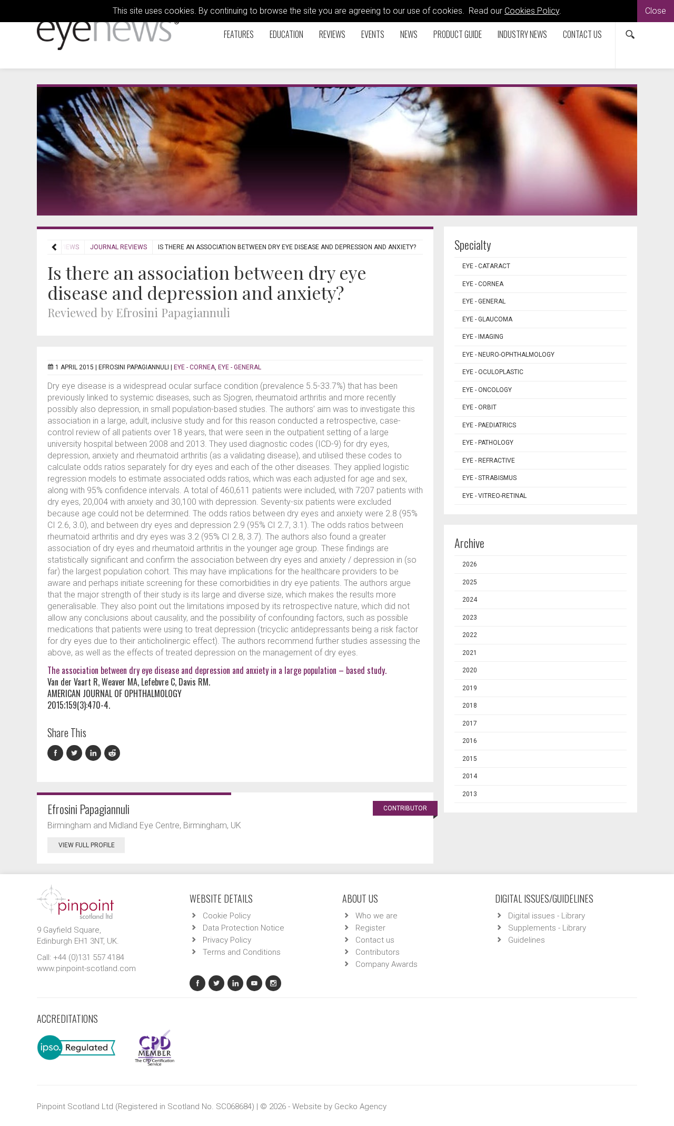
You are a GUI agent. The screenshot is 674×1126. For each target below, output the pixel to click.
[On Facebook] (56, 753)
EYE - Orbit (479, 407)
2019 (469, 688)
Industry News (522, 34)
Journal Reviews (118, 247)
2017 (469, 723)
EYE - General (239, 367)
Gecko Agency (360, 1106)
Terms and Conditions (242, 952)
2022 (469, 635)
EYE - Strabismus (489, 478)
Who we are (376, 916)
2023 (469, 617)
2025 (469, 582)
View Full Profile (86, 845)
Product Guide (457, 34)
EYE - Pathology (487, 442)
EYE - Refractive (488, 460)
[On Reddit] (112, 753)
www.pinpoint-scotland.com (86, 968)
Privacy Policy (227, 940)
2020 (469, 670)
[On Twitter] (75, 753)
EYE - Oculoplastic (492, 372)
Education (286, 34)
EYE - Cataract (486, 266)
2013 (469, 794)
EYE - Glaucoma (487, 319)
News (409, 34)
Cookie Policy (227, 916)
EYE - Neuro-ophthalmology (508, 354)
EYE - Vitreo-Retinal (494, 496)
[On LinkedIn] (94, 753)
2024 (469, 599)
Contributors (377, 952)
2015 (469, 758)
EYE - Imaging (482, 336)
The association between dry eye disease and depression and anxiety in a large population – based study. (216, 670)
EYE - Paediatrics (489, 425)
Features (239, 34)
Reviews (332, 34)
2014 (469, 776)
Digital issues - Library (546, 916)
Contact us (582, 34)
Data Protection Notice (243, 928)
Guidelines (526, 940)
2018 (469, 705)
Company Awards (386, 964)
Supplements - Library (547, 928)
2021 (469, 653)
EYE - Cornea (194, 367)
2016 (469, 741)
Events (372, 34)
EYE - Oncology (487, 390)
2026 (469, 564)
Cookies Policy (531, 11)
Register (370, 928)
